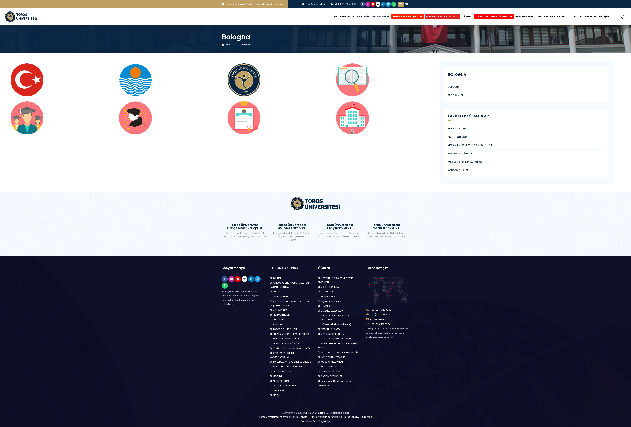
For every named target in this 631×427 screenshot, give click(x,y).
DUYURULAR (575, 16)
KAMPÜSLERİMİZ (328, 291)
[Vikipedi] (378, 4)
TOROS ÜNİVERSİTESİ (314, 413)
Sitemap (367, 417)
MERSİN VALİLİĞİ (457, 128)
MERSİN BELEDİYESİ (458, 136)
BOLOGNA (453, 87)
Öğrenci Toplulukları (331, 301)
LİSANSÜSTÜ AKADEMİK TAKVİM (336, 338)
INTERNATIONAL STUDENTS (442, 16)
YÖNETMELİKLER (328, 366)
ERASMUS (325, 306)
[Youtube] (373, 4)
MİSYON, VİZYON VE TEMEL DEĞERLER (290, 334)
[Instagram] (367, 4)
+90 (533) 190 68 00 (380, 324)
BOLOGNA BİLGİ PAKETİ (332, 371)
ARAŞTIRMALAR (524, 16)
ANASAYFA (231, 44)
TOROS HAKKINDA (343, 16)
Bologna (246, 44)
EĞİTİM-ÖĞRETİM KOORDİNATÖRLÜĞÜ (291, 348)
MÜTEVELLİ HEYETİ (281, 315)
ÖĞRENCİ (467, 16)
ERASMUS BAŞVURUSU (332, 310)
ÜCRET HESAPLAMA (330, 287)
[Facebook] (362, 4)
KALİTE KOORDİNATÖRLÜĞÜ (286, 338)
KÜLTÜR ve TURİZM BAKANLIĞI (465, 162)
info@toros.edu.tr (316, 4)
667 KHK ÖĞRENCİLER (331, 376)
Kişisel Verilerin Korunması (325, 417)
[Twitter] (388, 4)
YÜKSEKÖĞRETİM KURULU (462, 153)
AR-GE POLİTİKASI (281, 381)
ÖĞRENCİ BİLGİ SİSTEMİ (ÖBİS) (336, 324)
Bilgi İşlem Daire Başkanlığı (315, 421)
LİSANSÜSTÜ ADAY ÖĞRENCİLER (493, 16)
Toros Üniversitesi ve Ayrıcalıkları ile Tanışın (283, 417)
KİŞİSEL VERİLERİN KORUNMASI (287, 366)
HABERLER (590, 16)
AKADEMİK (363, 16)
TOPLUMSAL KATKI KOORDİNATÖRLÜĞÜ (291, 361)
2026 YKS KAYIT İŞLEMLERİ (408, 16)
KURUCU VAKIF (279, 310)
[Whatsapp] (393, 4)
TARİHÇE (276, 278)
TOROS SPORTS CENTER (550, 16)
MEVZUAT (277, 376)
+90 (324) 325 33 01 (380, 314)
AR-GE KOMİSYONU (282, 371)
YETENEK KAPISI (328, 296)
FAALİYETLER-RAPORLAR (284, 385)
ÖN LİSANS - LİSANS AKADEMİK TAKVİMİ (340, 352)
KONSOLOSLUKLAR (458, 170)
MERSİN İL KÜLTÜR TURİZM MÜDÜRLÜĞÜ (470, 145)
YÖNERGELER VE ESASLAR (333, 357)
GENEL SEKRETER (280, 296)
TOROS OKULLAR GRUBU (284, 329)
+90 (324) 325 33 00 (345, 4)
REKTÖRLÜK (278, 319)
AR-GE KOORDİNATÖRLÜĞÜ (286, 343)
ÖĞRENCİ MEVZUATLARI (332, 361)
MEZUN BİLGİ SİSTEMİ (331, 329)
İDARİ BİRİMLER (381, 16)
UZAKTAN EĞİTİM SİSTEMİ (333, 334)
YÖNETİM (277, 324)
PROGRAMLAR (456, 95)
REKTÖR (276, 291)
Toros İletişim (351, 417)
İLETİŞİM (604, 16)
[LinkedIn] (383, 4)
